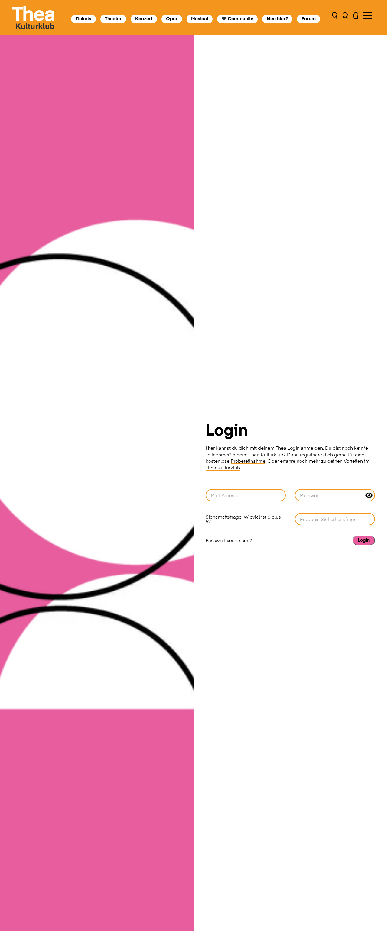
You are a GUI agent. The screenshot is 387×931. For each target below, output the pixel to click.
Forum (309, 18)
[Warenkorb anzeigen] (355, 17)
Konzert (143, 18)
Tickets (83, 18)
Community (240, 18)
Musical (199, 18)
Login (364, 539)
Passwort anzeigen (369, 495)
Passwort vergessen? (229, 540)
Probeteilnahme (248, 461)
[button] (334, 17)
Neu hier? (277, 18)
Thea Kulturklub (223, 467)
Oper (171, 18)
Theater (113, 18)
